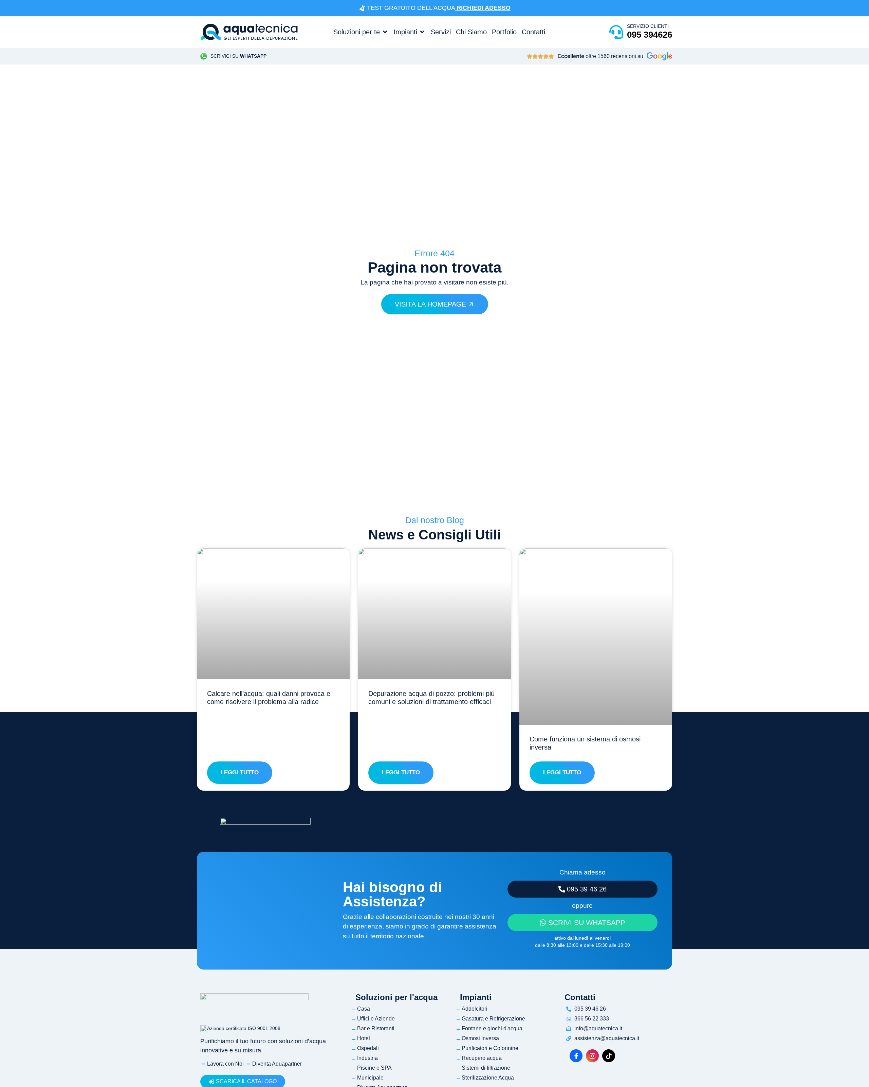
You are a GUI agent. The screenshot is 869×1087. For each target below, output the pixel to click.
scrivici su (238, 56)
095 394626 (649, 35)
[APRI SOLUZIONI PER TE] (385, 32)
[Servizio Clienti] (616, 32)
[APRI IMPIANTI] (422, 32)
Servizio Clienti (648, 26)
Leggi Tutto (240, 772)
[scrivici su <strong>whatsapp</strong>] (203, 56)
